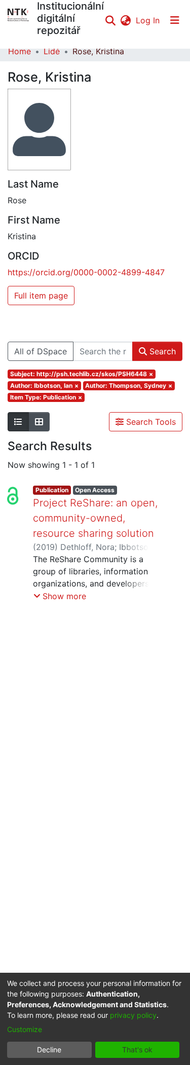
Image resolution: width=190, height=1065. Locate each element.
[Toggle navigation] (174, 20)
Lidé (52, 51)
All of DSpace (40, 351)
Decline (49, 1049)
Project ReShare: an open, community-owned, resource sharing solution (95, 518)
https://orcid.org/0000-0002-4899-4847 (86, 272)
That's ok (137, 1049)
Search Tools (150, 422)
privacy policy (133, 1015)
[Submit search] (110, 20)
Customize (24, 1029)
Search (161, 351)
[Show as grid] (39, 421)
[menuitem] (125, 20)
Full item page (41, 295)
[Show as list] (18, 421)
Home (19, 51)
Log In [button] (148, 20)
